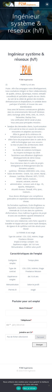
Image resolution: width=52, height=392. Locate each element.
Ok (18, 388)
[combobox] (8, 325)
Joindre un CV (26, 332)
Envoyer (39, 344)
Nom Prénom (26, 308)
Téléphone (26, 320)
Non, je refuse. (29, 388)
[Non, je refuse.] (49, 385)
